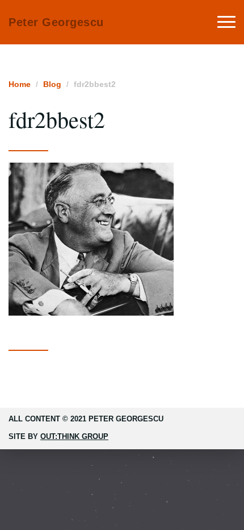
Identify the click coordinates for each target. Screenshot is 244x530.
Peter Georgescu (56, 22)
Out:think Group (74, 436)
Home (20, 84)
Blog (52, 84)
